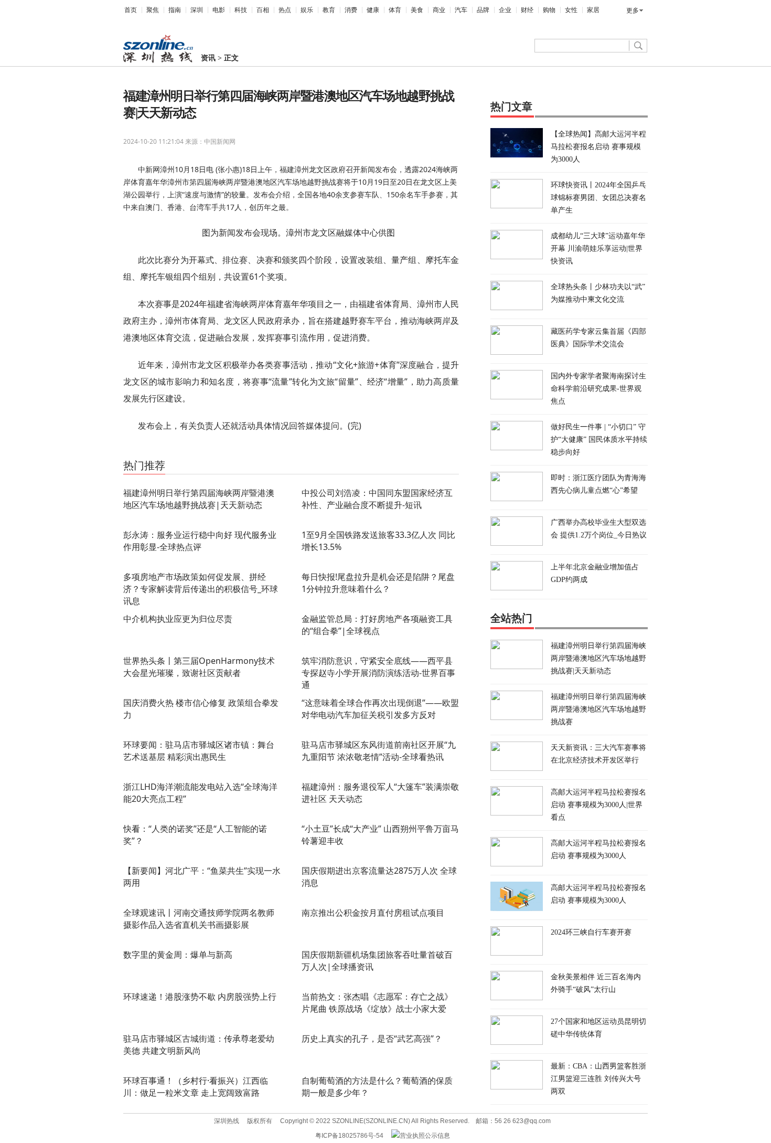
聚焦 (152, 10)
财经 (527, 10)
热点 (285, 10)
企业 (505, 10)
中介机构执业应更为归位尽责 (177, 619)
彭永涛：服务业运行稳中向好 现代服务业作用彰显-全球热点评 (199, 541)
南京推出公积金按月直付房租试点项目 (373, 912)
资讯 (208, 58)
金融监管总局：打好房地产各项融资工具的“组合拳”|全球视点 (377, 625)
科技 (240, 10)
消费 (351, 10)
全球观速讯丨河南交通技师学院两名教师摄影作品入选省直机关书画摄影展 (198, 918)
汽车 (461, 10)
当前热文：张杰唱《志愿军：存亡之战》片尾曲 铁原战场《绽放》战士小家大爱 (377, 1002)
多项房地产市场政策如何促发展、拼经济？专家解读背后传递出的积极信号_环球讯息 (200, 589)
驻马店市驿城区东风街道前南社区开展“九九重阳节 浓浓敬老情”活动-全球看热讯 (379, 751)
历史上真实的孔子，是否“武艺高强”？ (372, 1038)
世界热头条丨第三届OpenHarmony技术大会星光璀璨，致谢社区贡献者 (199, 667)
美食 (417, 10)
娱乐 (307, 10)
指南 (174, 10)
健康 (373, 10)
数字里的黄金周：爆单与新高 (177, 954)
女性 (571, 10)
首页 (130, 10)
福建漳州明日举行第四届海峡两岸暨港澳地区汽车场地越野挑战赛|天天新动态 (198, 499)
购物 (549, 10)
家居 (593, 10)
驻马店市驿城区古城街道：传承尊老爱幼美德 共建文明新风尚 (198, 1044)
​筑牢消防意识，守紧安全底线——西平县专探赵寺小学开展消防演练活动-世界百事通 (378, 673)
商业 (439, 10)
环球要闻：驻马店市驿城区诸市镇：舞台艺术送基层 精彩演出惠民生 (198, 751)
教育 (329, 10)
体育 (395, 10)
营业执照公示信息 (425, 1135)
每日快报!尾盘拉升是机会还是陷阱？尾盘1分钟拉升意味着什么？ (378, 583)
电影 (218, 10)
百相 (262, 10)
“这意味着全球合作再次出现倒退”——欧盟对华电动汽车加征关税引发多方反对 (380, 709)
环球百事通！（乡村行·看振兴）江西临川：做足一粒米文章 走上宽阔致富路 (195, 1086)
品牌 (483, 10)
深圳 (196, 10)
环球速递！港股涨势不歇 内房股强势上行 (199, 996)
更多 (632, 10)
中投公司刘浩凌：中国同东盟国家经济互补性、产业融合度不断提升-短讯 (377, 499)
